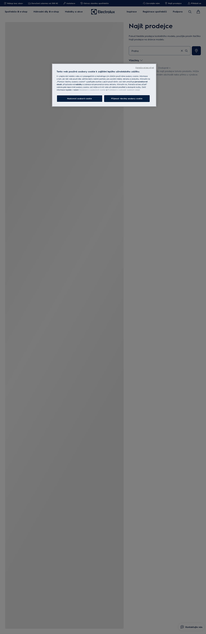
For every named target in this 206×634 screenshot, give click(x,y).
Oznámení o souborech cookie (92, 90)
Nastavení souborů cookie (79, 98)
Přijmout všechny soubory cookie (127, 98)
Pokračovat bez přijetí (145, 68)
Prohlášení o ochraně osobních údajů (124, 90)
